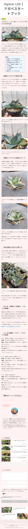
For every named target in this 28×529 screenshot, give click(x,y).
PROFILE (5, 524)
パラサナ (4, 400)
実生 (13, 400)
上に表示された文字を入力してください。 (12, 497)
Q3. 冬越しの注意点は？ (9, 375)
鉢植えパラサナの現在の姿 (13, 59)
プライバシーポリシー (22, 524)
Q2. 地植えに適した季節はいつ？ (12, 356)
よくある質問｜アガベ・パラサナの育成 (14, 68)
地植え (9, 400)
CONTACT (13, 524)
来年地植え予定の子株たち (13, 62)
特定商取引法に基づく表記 (13, 525)
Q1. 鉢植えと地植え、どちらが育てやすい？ (15, 338)
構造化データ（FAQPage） (13, 71)
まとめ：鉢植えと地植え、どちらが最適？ (14, 65)
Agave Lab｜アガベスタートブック (14, 9)
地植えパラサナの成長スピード (14, 60)
